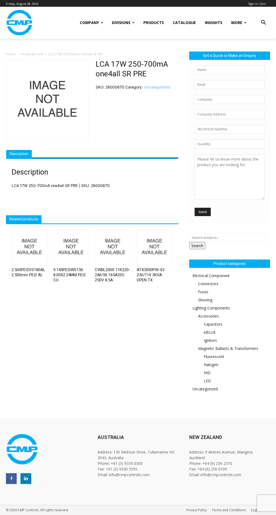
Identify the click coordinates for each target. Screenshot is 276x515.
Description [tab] (19, 154)
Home (10, 54)
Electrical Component (211, 275)
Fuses (203, 291)
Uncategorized (31, 54)
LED (207, 380)
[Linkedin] (25, 478)
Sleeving (205, 299)
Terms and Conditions (229, 510)
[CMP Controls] (35, 22)
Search (197, 245)
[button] (263, 22)
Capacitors (213, 324)
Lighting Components (211, 308)
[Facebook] (11, 478)
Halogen (211, 364)
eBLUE (210, 332)
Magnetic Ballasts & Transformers (228, 348)
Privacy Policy (196, 510)
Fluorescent (214, 356)
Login (255, 510)
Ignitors (210, 340)
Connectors (208, 283)
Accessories (208, 316)
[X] (40, 478)
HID (207, 372)
